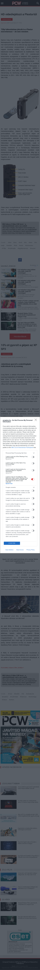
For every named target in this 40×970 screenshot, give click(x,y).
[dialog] (20, 485)
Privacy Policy (31, 550)
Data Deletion (9, 550)
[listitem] (20, 453)
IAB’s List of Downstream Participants (22, 447)
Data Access (20, 550)
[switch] (32, 457)
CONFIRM (11, 543)
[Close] (36, 420)
